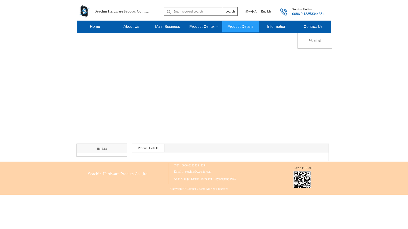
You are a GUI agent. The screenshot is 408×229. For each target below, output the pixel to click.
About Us (131, 26)
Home (95, 26)
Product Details (240, 26)
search (230, 11)
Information (276, 26)
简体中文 (251, 11)
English (266, 11)
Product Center (202, 26)
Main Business (167, 26)
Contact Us (313, 26)
